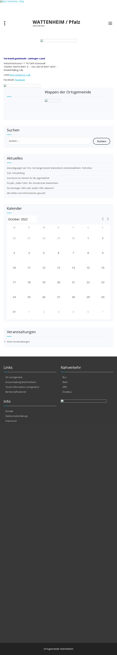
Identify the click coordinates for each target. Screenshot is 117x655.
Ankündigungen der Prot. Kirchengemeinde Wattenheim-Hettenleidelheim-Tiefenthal (49, 168)
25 (28, 297)
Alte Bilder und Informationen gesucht (26, 193)
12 (43, 267)
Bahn (65, 382)
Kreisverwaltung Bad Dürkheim (20, 382)
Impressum (11, 420)
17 (14, 282)
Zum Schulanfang (16, 173)
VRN (65, 387)
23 (102, 282)
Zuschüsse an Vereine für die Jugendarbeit (28, 178)
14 (73, 267)
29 (58, 238)
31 (14, 312)
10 (14, 267)
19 (43, 282)
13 (58, 267)
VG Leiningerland (13, 377)
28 (43, 238)
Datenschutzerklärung (16, 416)
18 (28, 282)
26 (14, 238)
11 (28, 267)
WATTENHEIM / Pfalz (56, 22)
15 (88, 267)
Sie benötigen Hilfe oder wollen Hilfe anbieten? (30, 188)
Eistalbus (67, 391)
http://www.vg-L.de (20, 74)
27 (28, 238)
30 (73, 238)
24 (14, 297)
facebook (20, 79)
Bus (64, 377)
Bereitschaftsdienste (15, 391)
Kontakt (9, 411)
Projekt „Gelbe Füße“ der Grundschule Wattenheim (32, 183)
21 (73, 282)
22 (88, 282)
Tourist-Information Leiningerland (22, 387)
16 (102, 267)
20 (58, 282)
